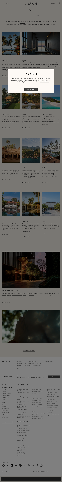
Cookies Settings (30, 85)
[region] (31, 81)
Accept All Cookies (31, 89)
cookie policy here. (44, 82)
